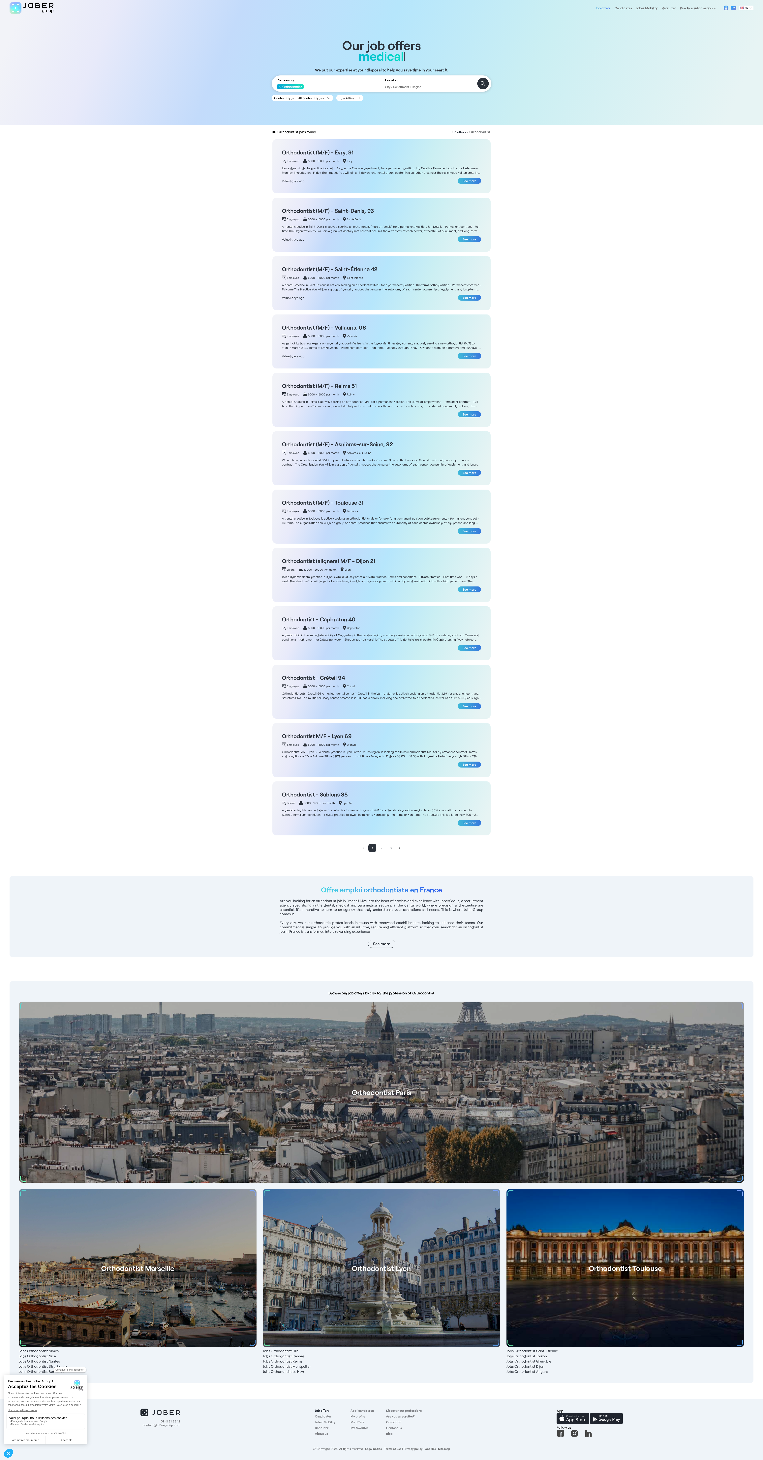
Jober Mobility (647, 8)
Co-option (393, 1422)
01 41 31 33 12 (170, 1421)
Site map (444, 1448)
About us (321, 1433)
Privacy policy (413, 1448)
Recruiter (669, 8)
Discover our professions (404, 1410)
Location (392, 80)
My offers (357, 1422)
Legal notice (373, 1448)
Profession (285, 80)
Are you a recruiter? (400, 1416)
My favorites (359, 1428)
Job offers (603, 8)
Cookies (430, 1448)
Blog (389, 1433)
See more (469, 181)
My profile (358, 1416)
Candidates (623, 8)
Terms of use (392, 1448)
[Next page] (400, 848)
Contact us (394, 1428)
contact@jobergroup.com (161, 1425)
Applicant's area (362, 1410)
